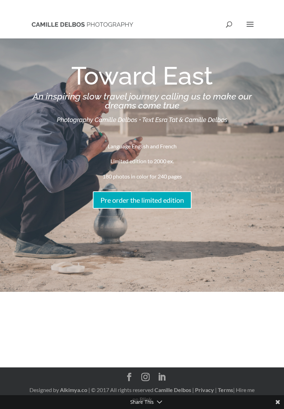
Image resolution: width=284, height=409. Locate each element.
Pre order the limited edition (142, 200)
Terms (225, 389)
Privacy (204, 389)
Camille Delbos (172, 389)
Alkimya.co (73, 389)
